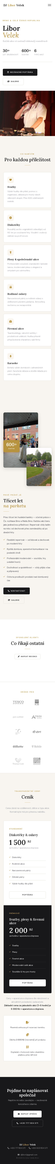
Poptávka (27, 895)
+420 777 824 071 (29, 1123)
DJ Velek (13, 5)
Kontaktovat (18, 591)
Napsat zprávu (29, 1114)
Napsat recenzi (29, 656)
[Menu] (49, 5)
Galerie (15, 81)
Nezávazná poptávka (21, 72)
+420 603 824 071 (39, 1148)
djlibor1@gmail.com (28, 1155)
